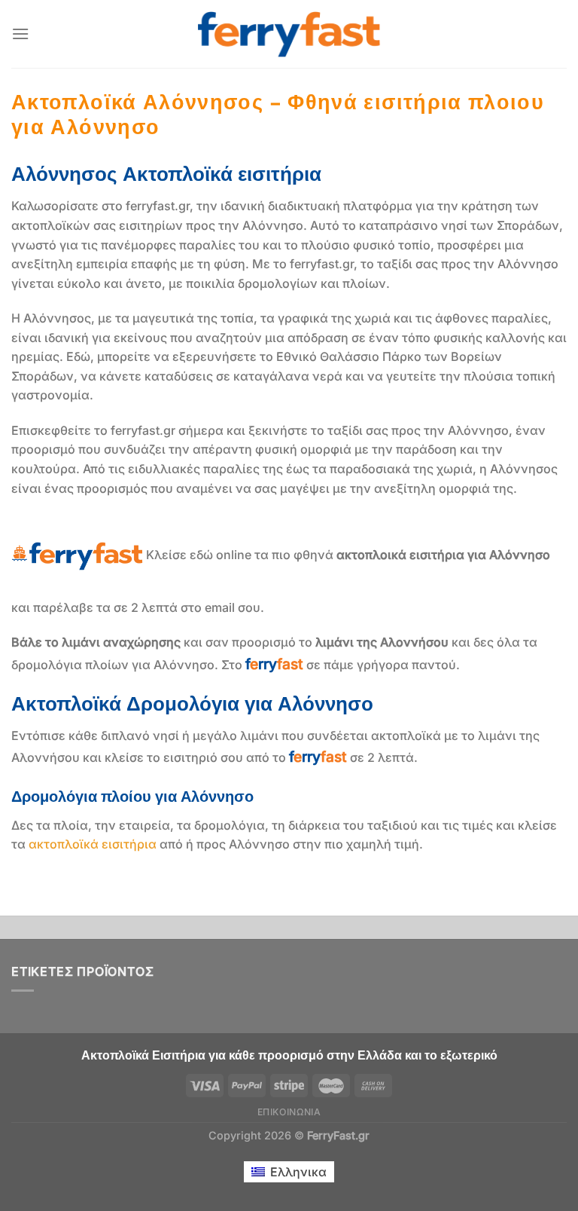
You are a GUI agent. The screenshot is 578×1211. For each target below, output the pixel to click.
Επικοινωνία (289, 1112)
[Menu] (20, 33)
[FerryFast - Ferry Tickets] (289, 34)
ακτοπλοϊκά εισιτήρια (93, 844)
